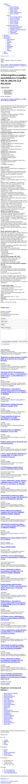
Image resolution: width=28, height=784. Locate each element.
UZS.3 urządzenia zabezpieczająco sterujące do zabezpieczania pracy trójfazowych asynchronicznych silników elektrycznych (13, 676)
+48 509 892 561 (11, 771)
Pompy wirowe (14, 11)
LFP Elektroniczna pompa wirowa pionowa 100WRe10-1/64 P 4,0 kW (12, 468)
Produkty (6, 4)
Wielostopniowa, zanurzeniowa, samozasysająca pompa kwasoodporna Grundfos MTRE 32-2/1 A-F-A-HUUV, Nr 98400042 (13, 603)
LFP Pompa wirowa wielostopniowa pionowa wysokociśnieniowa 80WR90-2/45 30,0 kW (13, 618)
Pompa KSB (7, 705)
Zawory (9, 15)
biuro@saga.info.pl (12, 772)
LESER (9, 45)
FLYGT (9, 40)
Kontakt (6, 53)
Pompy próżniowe (14, 7)
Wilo (8, 49)
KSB (8, 43)
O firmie (6, 740)
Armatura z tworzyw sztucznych (18, 29)
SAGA (2, 64)
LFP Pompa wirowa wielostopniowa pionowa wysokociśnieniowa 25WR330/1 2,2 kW (14, 557)
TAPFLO (9, 47)
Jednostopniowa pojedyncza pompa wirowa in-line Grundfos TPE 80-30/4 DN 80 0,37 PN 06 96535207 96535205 (14, 497)
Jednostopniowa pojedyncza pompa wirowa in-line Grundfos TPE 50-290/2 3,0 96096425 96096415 (13, 525)
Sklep (2, 61)
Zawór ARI (6, 698)
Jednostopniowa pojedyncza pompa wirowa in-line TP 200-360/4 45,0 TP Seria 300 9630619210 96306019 (12, 646)
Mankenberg (10, 46)
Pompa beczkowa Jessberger (11, 693)
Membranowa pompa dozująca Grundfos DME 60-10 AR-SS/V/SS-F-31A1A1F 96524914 (14, 358)
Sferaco (5, 708)
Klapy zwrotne (13, 31)
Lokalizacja (5, 757)
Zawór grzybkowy (8, 718)
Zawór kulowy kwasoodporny (11, 711)
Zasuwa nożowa (8, 694)
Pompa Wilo (7, 724)
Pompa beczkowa (8, 710)
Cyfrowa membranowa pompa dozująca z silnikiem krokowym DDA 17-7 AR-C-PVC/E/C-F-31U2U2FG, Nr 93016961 (14, 482)
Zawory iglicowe (14, 22)
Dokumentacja (7, 92)
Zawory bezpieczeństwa (16, 16)
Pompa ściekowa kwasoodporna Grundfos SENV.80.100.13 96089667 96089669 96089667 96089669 (12, 512)
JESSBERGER (7, 714)
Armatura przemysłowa (12, 25)
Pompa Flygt (7, 707)
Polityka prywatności (6, 782)
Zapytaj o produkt (5, 87)
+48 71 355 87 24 (10, 770)
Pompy (8, 5)
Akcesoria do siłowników (16, 26)
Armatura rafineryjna (15, 28)
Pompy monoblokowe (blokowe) (17, 64)
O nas (3, 737)
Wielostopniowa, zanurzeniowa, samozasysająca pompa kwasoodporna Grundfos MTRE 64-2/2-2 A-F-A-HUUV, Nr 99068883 (14, 391)
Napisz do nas (4, 778)
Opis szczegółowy (8, 90)
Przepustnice (13, 32)
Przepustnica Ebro (8, 697)
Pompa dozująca (8, 721)
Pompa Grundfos (8, 717)
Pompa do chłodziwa (9, 715)
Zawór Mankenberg (9, 700)
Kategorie (4, 747)
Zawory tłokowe (14, 21)
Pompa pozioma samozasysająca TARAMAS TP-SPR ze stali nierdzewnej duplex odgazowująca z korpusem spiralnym (13, 586)
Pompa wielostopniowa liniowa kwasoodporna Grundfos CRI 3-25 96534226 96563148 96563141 (12, 660)
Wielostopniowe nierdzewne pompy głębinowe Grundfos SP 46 (12, 405)
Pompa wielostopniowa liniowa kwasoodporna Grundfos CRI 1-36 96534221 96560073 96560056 (12, 571)
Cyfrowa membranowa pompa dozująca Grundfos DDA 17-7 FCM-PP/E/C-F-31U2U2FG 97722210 (14, 631)
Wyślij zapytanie (8, 93)
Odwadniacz (7, 712)
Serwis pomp (7, 36)
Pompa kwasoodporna (9, 696)
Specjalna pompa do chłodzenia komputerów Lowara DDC (11, 430)
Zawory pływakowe (15, 19)
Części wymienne (8, 755)
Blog (5, 52)
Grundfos (9, 42)
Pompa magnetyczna (9, 701)
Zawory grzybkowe (15, 18)
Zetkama (9, 50)
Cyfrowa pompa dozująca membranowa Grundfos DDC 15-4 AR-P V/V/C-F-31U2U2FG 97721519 (14, 455)
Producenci (6, 38)
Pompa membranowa (9, 722)
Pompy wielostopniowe (16, 12)
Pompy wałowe (14, 9)
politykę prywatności (12, 341)
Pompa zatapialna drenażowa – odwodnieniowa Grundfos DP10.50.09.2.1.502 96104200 (11, 417)
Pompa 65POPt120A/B (8, 547)
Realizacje (6, 35)
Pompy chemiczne (14, 8)
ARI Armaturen (11, 39)
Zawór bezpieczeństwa (9, 704)
